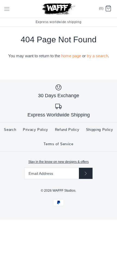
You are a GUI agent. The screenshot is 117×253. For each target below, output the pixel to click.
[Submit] (86, 173)
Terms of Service (58, 144)
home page (71, 55)
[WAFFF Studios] (58, 9)
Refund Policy (67, 130)
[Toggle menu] (7, 8)
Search (10, 130)
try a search (97, 55)
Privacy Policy (35, 130)
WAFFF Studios (64, 190)
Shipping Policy (99, 130)
